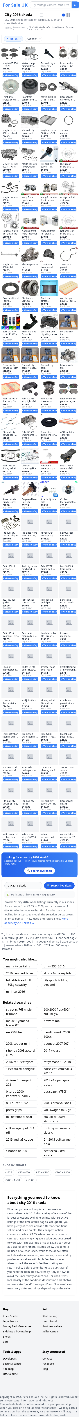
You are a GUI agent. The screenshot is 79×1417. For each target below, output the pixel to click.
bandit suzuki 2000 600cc (57, 1034)
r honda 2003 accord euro (20, 1053)
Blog (45, 1369)
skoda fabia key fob (57, 973)
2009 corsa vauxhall (57, 1103)
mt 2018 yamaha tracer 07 (17, 1023)
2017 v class (52, 1051)
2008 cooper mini (18, 1044)
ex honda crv (20, 934)
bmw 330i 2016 (54, 966)
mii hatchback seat (19, 1117)
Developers (10, 1358)
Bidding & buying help (17, 1331)
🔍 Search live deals (59, 885)
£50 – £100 (42, 1172)
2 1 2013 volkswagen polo (58, 1141)
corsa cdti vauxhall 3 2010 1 (58, 1071)
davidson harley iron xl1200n (48, 934)
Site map (8, 1369)
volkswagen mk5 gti (57, 1110)
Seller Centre (50, 1331)
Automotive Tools (19, 29)
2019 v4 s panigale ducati (56, 1082)
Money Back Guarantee (17, 1326)
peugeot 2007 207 (56, 1044)
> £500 (30, 1180)
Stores (7, 1336)
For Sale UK (15, 5)
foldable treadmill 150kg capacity (18, 982)
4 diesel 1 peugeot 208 (18, 1082)
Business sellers (52, 1326)
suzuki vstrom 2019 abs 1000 (23, 945)
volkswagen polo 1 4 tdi (20, 1130)
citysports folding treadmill (56, 982)
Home (7, 27)
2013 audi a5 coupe (19, 1139)
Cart (5, 1341)
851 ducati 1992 (17, 1103)
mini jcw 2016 (15, 992)
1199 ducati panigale (20, 1069)
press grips (14, 1110)
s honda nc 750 (16, 1151)
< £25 (8, 1172)
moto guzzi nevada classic (57, 1130)
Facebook (48, 1363)
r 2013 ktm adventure (39, 938)
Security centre (12, 1363)
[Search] (75, 4)
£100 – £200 (62, 1172)
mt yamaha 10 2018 (57, 1062)
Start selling (49, 1316)
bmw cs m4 (52, 1021)
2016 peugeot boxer (20, 973)
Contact (47, 1358)
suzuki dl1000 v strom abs (54, 1119)
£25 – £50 (24, 1172)
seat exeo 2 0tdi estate (54, 1153)
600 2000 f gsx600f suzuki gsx (56, 1012)
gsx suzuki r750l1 (56, 1092)
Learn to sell (50, 1321)
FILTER (13, 38)
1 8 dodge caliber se (46, 941)
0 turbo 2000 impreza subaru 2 (18, 1094)
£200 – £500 (12, 1180)
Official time (10, 1374)
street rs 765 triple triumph (19, 1012)
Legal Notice (10, 1321)
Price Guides (10, 1316)
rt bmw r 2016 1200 (19, 941)
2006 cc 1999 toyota (19, 1062)
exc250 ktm (14, 1032)
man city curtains (18, 966)
